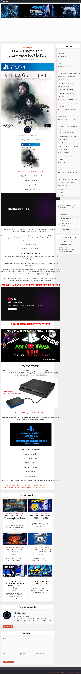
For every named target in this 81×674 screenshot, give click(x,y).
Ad (4, 654)
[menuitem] (1, 1)
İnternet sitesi (40, 654)
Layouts (57, 672)
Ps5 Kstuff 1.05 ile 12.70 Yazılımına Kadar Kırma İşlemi (14, 518)
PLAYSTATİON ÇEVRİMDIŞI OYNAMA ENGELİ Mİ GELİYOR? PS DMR (15, 584)
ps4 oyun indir (15, 487)
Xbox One (47, 16)
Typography (51, 672)
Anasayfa (16, 16)
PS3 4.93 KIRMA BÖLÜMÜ (40, 579)
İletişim (61, 16)
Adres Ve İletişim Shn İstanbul (73, 672)
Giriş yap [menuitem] (5, 1)
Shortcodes (62, 672)
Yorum (4, 638)
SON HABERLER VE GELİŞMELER (14, 513)
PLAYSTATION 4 (26, 16)
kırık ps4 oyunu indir (9, 485)
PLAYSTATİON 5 (38, 16)
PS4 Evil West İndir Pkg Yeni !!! (67, 218)
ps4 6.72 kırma (21, 485)
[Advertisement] (40, 30)
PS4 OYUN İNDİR (27, 48)
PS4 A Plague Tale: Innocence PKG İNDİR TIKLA (30, 171)
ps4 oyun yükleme (26, 487)
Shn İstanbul (36, 59)
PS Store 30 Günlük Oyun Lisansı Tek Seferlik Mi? (40, 550)
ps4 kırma (43, 485)
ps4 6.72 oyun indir (33, 485)
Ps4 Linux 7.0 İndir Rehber (15, 550)
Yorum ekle (25, 59)
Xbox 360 (54, 16)
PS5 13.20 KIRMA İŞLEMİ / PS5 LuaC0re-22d (40, 517)
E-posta (22, 654)
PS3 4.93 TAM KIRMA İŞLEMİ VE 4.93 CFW (40, 582)
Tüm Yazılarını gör (7, 626)
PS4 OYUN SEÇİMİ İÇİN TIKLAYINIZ (30, 412)
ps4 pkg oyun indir (39, 487)
